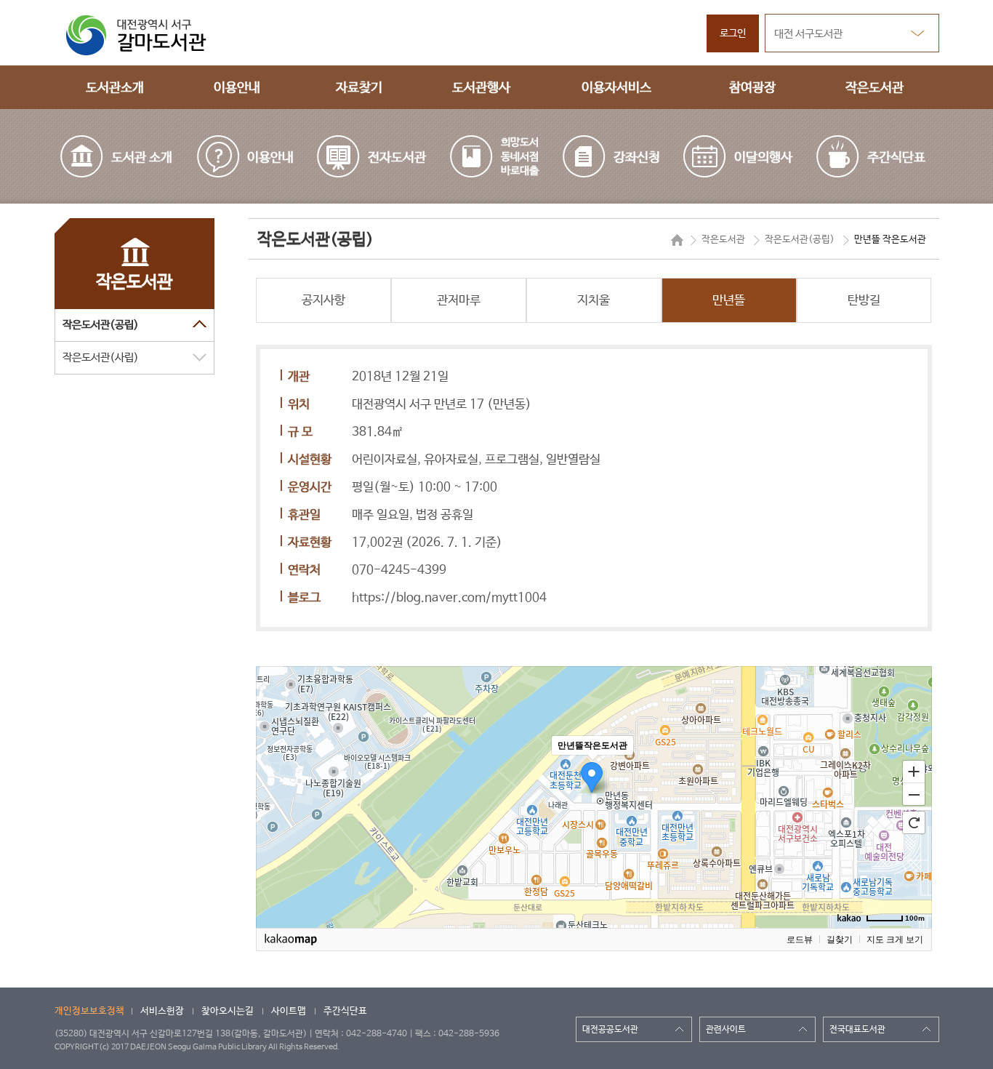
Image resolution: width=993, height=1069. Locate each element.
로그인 (733, 33)
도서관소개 (115, 88)
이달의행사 (763, 158)
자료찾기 (359, 88)
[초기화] (913, 822)
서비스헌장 (162, 1011)
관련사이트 (726, 1030)
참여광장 (752, 88)
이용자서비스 (616, 88)
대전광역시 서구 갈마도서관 (145, 35)
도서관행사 (481, 88)
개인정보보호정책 (89, 1011)
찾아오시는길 (227, 1011)
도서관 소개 (141, 158)
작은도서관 (874, 88)
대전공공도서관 (610, 1030)
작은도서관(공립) (101, 325)
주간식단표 (896, 158)
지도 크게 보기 (895, 939)
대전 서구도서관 (808, 34)
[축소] (913, 794)
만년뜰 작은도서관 (890, 239)
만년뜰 (728, 300)
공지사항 (323, 300)
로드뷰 (800, 939)
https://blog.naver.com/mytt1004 (449, 597)
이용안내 (237, 88)
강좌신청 (637, 158)
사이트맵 (288, 1011)
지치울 (593, 300)
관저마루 (459, 300)
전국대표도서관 (857, 1030)
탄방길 (864, 300)
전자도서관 (397, 158)
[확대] (913, 770)
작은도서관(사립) (101, 357)
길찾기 (840, 939)
